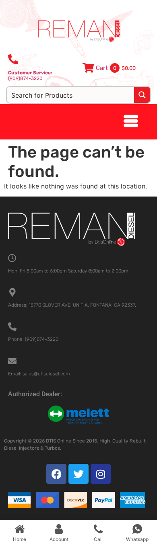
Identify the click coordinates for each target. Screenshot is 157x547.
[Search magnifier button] (142, 95)
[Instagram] (101, 474)
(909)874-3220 (30, 75)
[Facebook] (56, 474)
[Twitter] (78, 474)
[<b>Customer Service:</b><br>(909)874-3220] (13, 59)
